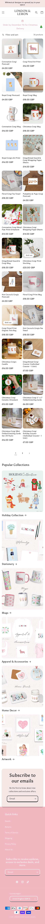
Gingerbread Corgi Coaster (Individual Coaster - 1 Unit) (31, 364)
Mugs (5, 612)
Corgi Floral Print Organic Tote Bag (9, 329)
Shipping (8, 838)
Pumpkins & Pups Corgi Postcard (33, 195)
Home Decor (9, 710)
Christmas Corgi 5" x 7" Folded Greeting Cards (33, 398)
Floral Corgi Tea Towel (11, 194)
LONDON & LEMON (19, 917)
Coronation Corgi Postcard (9, 63)
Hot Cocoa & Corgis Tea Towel (33, 329)
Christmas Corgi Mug (32, 126)
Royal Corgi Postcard (11, 95)
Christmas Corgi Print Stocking (32, 262)
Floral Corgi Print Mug (32, 294)
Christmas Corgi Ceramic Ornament (10, 398)
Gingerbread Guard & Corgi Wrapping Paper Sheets (32, 160)
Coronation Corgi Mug (11, 126)
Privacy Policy (10, 844)
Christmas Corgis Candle (9, 363)
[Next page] (29, 453)
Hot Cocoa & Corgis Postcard (10, 295)
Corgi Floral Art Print (32, 62)
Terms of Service (11, 832)
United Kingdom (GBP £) (21, 899)
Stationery (8, 563)
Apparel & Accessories (15, 661)
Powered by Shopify (30, 917)
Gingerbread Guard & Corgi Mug (11, 262)
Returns (8, 827)
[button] (3, 12)
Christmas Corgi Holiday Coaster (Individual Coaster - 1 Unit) (32, 434)
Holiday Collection (13, 515)
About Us (9, 849)
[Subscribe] (35, 799)
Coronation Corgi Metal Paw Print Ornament (12, 228)
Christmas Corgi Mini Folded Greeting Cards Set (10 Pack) (11, 433)
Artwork (7, 759)
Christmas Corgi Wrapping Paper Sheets (33, 228)
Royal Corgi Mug (30, 95)
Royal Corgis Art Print (11, 158)
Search (7, 821)
